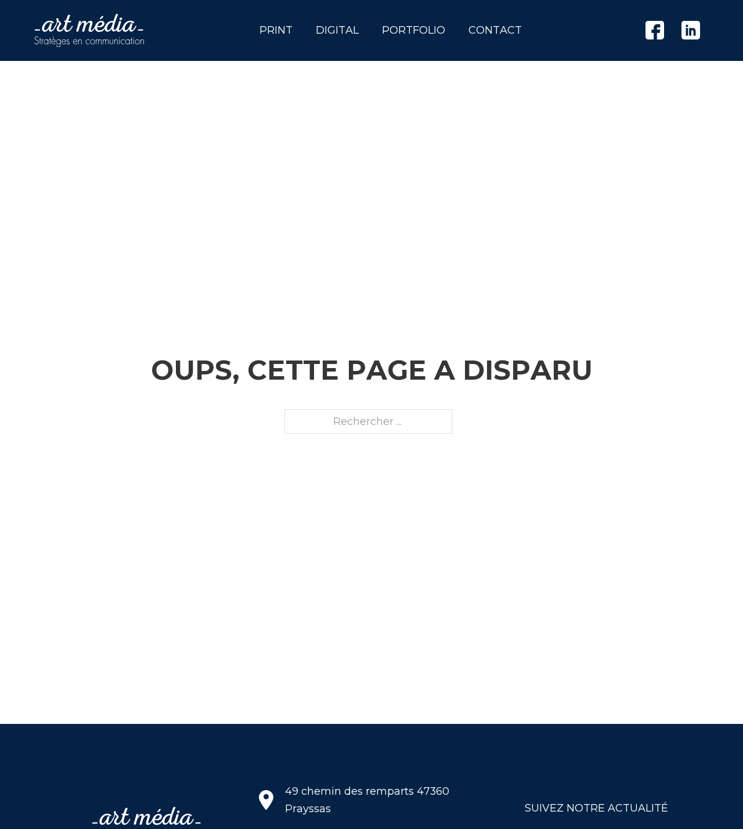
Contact (495, 30)
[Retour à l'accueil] (89, 30)
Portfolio (413, 30)
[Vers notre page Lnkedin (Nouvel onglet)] (691, 30)
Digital (337, 30)
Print (276, 30)
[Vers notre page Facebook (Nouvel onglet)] (655, 30)
